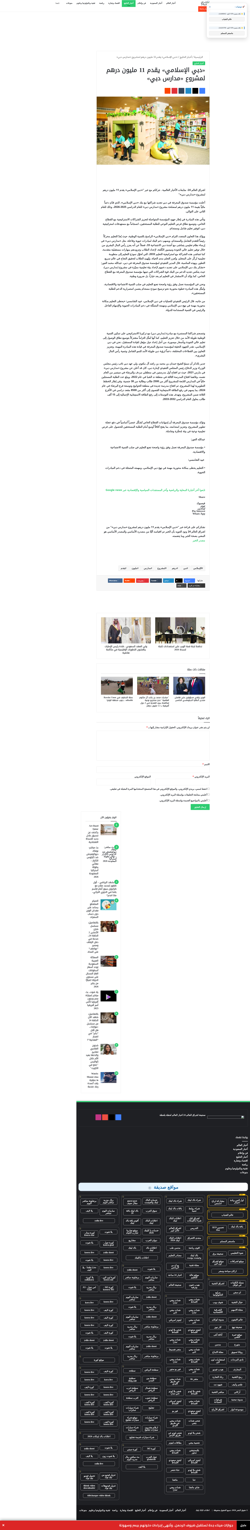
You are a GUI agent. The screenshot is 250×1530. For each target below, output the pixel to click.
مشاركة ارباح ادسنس (218, 1202)
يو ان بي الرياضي (175, 1266)
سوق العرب (151, 1211)
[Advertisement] (125, 21)
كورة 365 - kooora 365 (108, 1288)
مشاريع (132, 1240)
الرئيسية (198, 56)
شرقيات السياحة (218, 1400)
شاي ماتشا (194, 1487)
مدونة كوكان (218, 1319)
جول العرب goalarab (151, 1458)
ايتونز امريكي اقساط (175, 1402)
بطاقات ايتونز (175, 1443)
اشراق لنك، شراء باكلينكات (194, 1219)
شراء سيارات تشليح (151, 1418)
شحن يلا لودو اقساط (175, 1331)
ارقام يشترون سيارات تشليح (151, 1428)
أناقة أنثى (218, 1334)
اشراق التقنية (218, 1283)
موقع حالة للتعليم (194, 1276)
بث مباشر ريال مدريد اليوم (132, 1458)
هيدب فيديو (218, 1369)
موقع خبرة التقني (237, 1335)
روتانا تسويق (237, 1352)
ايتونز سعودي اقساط (194, 1331)
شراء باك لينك (194, 1200)
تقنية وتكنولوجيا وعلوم (86, 3)
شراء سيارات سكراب (132, 1408)
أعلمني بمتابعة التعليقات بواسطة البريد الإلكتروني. (183, 794)
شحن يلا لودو (194, 1433)
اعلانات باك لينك (151, 1249)
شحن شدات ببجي (194, 1422)
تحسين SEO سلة (218, 1228)
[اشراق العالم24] (203, 3)
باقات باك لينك (175, 1208)
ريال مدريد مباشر (151, 1288)
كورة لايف (108, 1310)
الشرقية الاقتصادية (218, 1311)
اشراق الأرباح (218, 1409)
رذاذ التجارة (218, 1377)
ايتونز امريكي (175, 1320)
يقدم (123, 568)
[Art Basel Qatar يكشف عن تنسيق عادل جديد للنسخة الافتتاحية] (108, 829)
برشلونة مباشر (132, 1277)
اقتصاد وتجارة (114, 3)
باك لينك (132, 1248)
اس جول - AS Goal (89, 1288)
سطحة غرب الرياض (132, 1389)
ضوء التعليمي (237, 1253)
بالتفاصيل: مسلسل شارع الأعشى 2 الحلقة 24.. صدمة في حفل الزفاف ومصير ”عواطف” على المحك (92, 937)
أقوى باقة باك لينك (132, 1221)
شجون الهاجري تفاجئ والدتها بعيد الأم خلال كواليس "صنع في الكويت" (92, 1056)
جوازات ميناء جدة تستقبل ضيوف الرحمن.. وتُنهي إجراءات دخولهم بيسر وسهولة (176, 1525)
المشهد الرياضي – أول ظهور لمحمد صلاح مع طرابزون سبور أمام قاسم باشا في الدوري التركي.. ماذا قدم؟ (104, 889)
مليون (134, 568)
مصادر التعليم (175, 1255)
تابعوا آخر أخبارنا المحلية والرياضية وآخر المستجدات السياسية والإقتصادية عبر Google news (155, 490)
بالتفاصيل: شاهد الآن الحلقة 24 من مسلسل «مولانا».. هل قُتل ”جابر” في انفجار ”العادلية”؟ (92, 1027)
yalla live (99, 1220)
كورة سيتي (132, 1449)
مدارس (147, 568)
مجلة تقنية (194, 1265)
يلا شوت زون (108, 1456)
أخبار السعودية (156, 3)
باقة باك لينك (237, 1226)
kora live (89, 1302)
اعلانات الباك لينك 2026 (175, 1239)
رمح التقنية (237, 1377)
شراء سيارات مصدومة (132, 1428)
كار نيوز (217, 1327)
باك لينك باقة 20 (132, 1212)
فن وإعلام (142, 3)
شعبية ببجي (194, 1443)
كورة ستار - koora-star (89, 1234)
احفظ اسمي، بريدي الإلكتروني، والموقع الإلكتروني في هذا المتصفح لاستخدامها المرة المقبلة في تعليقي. (158, 788)
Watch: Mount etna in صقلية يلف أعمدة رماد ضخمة (92, 1080)
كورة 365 (151, 1448)
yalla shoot (132, 1270)
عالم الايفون (237, 1319)
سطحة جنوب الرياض (151, 1399)
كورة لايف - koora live (108, 1403)
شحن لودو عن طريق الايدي (175, 1434)
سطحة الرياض (151, 1370)
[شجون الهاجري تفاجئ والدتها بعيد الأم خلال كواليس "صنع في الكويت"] (108, 1049)
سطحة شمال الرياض (151, 1389)
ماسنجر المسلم (227, 1241)
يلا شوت (151, 1269)
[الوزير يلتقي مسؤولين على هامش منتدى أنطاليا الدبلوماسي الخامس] (189, 686)
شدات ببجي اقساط (194, 1300)
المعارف (237, 1369)
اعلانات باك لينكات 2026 (99, 1436)
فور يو (175, 1411)
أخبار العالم (170, 3)
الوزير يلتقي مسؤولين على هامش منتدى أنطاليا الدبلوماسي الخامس (190, 699)
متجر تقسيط (175, 1349)
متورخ (237, 1344)
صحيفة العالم (175, 1285)
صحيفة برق (218, 1254)
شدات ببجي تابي (175, 1311)
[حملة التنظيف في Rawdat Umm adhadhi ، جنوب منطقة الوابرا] (117, 686)
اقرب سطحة (132, 1398)
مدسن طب (175, 1248)
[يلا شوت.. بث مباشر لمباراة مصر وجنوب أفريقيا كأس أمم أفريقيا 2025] (108, 996)
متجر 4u (194, 1379)
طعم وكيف (237, 1384)
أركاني (237, 1392)
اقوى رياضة (194, 1248)
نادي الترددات (237, 1359)
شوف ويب (218, 1302)
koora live (89, 1252)
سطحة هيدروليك (132, 1379)
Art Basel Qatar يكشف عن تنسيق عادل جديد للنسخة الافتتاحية (92, 834)
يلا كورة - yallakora (89, 1278)
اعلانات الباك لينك (175, 1219)
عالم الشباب (227, 1215)
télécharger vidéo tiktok (99, 1495)
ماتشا (175, 1480)
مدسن (218, 1344)
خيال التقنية (237, 1302)
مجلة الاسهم (237, 1310)
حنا (194, 1480)
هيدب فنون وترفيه (194, 1286)
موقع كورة (99, 1360)
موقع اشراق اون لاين (218, 1262)
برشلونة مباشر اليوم (89, 1202)
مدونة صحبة (237, 1399)
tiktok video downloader (89, 1486)
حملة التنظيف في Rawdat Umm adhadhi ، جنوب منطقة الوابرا (118, 699)
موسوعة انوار (237, 1409)
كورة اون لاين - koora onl (108, 1278)
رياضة (101, 3)
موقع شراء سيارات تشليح (132, 1418)
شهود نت (218, 1384)
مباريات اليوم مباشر (151, 1278)
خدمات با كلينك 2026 (151, 1231)
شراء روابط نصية (194, 1209)
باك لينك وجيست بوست (194, 1256)
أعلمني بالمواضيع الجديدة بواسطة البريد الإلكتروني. (183, 800)
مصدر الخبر (199, 540)
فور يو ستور (175, 1369)
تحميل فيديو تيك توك (89, 1477)
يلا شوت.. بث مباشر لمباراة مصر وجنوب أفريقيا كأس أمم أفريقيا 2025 (92, 1000)
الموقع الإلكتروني (142, 776)
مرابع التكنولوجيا (218, 1293)
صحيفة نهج (237, 1327)
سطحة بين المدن (151, 1379)
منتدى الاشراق (194, 1238)
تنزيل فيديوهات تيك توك (108, 1486)
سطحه (132, 1370)
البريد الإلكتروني (201, 776)
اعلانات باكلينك (142, 1257)
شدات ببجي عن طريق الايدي (175, 1381)
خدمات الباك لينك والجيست (151, 1201)
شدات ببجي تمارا (175, 1301)
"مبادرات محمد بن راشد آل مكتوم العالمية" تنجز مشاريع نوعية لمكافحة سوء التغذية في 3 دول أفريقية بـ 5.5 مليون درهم (154, 702)
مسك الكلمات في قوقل (237, 1283)
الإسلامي (197, 568)
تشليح (151, 1407)
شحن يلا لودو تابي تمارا (175, 1392)
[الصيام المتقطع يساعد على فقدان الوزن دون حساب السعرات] (108, 904)
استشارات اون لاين (218, 1360)
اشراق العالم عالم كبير (175, 1229)
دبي (185, 568)
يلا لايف (141, 1467)
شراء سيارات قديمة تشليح (141, 1437)
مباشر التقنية (218, 1392)
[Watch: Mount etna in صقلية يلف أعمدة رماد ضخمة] (108, 1077)
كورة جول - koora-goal (108, 1243)
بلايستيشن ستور (194, 1451)
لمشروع (161, 568)
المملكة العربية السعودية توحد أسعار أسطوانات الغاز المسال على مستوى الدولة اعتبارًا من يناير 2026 (92, 972)
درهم (174, 568)
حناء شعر (175, 1470)
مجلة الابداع (217, 1352)
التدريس (194, 1228)
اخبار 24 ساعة (175, 1275)
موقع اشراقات (237, 1261)
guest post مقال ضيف (132, 1202)
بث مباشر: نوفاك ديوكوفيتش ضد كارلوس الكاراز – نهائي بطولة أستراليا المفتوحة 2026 (92, 862)
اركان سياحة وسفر (227, 1271)
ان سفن (237, 1292)
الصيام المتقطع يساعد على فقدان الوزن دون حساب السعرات (92, 909)
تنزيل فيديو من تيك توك (108, 1476)
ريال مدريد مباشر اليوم (108, 1201)
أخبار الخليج (129, 3)
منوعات (69, 3)
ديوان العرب (151, 1240)
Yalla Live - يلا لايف (89, 1268)
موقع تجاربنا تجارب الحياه (132, 1231)
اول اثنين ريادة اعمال (237, 1201)
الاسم (206, 764)
